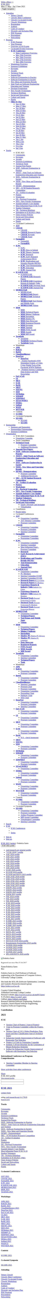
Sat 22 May (20, 117)
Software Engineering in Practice (23, 77)
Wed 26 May (21, 126)
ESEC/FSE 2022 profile (15, 883)
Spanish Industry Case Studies (27, 204)
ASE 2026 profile (13, 868)
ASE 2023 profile (13, 861)
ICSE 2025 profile (13, 914)
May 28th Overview (23, 62)
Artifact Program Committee (32, 815)
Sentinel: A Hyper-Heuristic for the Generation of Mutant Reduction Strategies (25, 1046)
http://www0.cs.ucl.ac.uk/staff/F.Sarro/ (29, 995)
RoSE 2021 (5, 1221)
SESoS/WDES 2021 (9, 1237)
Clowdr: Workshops (18, 22)
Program (9, 40)
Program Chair (26, 687)
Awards (14, 71)
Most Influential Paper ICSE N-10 (29, 206)
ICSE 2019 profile (13, 903)
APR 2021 (5, 1201)
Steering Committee (28, 532)
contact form (6, 1093)
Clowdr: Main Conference (21, 18)
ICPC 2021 (5, 1183)
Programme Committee (30, 538)
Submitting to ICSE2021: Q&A (28, 212)
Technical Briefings (18, 93)
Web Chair (25, 698)
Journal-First (15, 75)
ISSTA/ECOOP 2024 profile (17, 941)
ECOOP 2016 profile (14, 872)
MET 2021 (5, 1217)
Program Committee (28, 445)
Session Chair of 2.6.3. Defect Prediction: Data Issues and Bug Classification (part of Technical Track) (24, 1033)
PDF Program (16, 33)
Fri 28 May (20, 130)
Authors (14, 26)
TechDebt (24, 339)
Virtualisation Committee (30, 819)
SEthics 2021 (6, 1239)
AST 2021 (5, 1176)
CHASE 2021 (6, 1178)
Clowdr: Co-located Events (21, 20)
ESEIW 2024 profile (14, 890)
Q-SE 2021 (5, 1219)
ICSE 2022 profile (13, 908)
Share (3, 1074)
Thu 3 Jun (20, 144)
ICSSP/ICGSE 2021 (9, 1185)
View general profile (7, 1078)
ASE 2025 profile (13, 866)
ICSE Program (16, 42)
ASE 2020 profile (13, 854)
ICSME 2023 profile (14, 921)
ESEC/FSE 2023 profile (15, 885)
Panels (13, 100)
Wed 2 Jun (20, 142)
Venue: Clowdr (17, 15)
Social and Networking (20, 95)
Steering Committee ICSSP (31, 576)
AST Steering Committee (30, 521)
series (13, 843)
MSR (23, 310)
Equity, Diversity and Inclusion (33, 505)
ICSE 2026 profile (13, 916)
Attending (10, 13)
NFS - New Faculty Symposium (28, 201)
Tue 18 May (20, 108)
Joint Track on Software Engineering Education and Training (25, 85)
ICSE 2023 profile (13, 910)
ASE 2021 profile (13, 857)
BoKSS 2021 (6, 1204)
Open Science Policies (24, 215)
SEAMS (24, 420)
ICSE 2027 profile (13, 919)
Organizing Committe (24, 438)
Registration (15, 24)
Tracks (8, 150)
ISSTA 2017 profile (13, 932)
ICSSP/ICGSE (26, 274)
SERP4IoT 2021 (7, 1235)
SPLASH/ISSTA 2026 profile (17, 954)
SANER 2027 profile (14, 952)
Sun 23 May (20, 119)
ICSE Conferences (18, 828)
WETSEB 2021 (7, 1246)
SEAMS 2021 (6, 1265)
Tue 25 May (20, 124)
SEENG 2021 (6, 1226)
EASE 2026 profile (13, 870)
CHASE (24, 230)
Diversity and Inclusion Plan (22, 31)
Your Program (16, 44)
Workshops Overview (19, 64)
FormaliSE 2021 (7, 1181)
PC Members (26, 574)
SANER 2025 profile (14, 947)
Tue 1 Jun (19, 139)
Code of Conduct (17, 29)
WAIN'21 (4, 1243)
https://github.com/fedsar (17, 999)
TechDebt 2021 (7, 1192)
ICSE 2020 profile (13, 905)
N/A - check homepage (30, 738)
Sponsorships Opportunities (21, 429)
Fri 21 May (20, 115)
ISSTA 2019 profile (13, 934)
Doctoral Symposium (19, 88)
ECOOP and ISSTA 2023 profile (18, 874)
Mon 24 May (21, 122)
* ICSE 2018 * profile (14, 852)
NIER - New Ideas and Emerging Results (17, 1131)
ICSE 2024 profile (13, 912)
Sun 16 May (20, 104)
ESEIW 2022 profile (14, 888)
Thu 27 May (20, 128)
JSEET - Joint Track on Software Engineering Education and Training (30, 174)
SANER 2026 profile (14, 950)
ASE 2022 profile (13, 859)
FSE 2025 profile (12, 899)
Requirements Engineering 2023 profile (21, 943)
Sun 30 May (20, 135)
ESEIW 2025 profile (14, 892)
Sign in (8, 837)
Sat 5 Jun (19, 148)
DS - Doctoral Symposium (26, 199)
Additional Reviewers (29, 447)
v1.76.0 (23, 1097)
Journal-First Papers (23, 166)
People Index (21, 512)
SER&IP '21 (6, 1232)
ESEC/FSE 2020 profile (15, 879)
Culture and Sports (18, 97)
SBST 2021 (5, 1224)
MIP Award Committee (30, 817)
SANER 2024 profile (14, 945)
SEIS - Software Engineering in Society (16, 1129)
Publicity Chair (26, 695)
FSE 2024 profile (12, 897)
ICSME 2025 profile (14, 925)
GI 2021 (4, 1215)
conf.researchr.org (13, 1097)
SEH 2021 (5, 1228)
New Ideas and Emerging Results (24, 82)
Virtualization (26, 507)
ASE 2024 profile (13, 863)
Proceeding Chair (27, 693)
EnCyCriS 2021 (7, 1212)
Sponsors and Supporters (20, 427)
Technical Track (17, 73)
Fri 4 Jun (19, 146)
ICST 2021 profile (13, 928)
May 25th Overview (23, 55)
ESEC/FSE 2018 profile (15, 877)
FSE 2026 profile (12, 901)
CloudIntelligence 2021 (10, 1208)
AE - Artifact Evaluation (25, 192)
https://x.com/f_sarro (18, 997)
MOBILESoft (26, 292)
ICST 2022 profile (13, 930)
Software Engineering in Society (23, 80)
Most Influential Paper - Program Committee (30, 548)
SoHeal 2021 (6, 1241)
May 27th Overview (23, 60)
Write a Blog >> (7, 2)
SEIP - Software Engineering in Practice (16, 1122)
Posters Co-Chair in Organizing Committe (22, 1042)
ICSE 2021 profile (8, 846)
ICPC (23, 248)
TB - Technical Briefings (25, 210)
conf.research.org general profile (18, 850)
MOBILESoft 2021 (8, 1187)
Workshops (20, 197)
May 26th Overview (23, 57)
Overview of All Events (20, 46)
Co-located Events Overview (22, 49)
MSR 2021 (5, 1190)
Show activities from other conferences (16, 1069)
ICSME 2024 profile (14, 923)
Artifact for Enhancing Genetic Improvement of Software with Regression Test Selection (24, 1050)
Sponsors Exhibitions (19, 66)
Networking (15, 38)
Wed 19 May (21, 111)
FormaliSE (25, 241)
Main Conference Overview (26, 53)
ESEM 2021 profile (13, 894)
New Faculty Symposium (21, 91)
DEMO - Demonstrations (25, 186)
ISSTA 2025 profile (13, 939)
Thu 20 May (20, 113)
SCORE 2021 (6, 1255)
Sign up (9, 839)
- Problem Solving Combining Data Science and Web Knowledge (32, 372)
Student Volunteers (23, 208)
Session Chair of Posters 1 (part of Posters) (22, 1025)
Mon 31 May (21, 137)
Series (13, 833)
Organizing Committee (29, 518)
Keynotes (14, 69)
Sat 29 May (20, 133)
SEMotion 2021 (7, 1230)
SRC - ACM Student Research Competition (18, 1136)
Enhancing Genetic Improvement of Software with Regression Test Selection (25, 1039)
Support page (5, 1100)
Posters (18, 195)
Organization (11, 434)
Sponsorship (10, 425)
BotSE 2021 (6, 1206)
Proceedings (15, 35)
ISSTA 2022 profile (13, 936)
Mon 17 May (21, 106)
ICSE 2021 (5, 843)
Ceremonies (20, 155)
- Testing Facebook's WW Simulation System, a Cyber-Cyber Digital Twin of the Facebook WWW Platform (32, 364)
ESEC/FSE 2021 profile (15, 881)
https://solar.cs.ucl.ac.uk (10, 986)
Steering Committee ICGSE (31, 578)
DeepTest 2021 (7, 1210)
